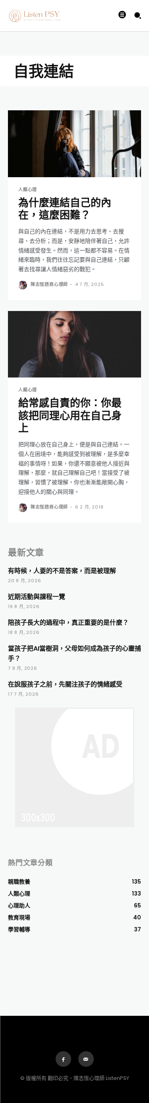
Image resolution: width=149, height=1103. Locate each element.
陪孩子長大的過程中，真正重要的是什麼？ (68, 622)
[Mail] (86, 1059)
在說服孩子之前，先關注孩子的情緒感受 (65, 684)
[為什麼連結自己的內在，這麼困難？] (74, 143)
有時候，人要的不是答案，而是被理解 (62, 570)
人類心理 (27, 190)
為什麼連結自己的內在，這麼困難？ (64, 209)
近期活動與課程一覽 (36, 596)
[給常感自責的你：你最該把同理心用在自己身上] (74, 344)
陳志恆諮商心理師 (49, 284)
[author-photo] (23, 285)
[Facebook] (63, 1059)
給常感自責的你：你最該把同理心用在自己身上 (70, 415)
